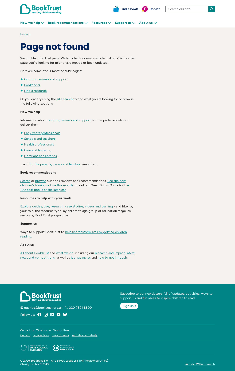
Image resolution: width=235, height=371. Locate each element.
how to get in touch (112, 257)
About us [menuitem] (146, 23)
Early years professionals (42, 133)
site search (65, 99)
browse (40, 181)
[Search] (211, 9)
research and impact (110, 253)
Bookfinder (32, 85)
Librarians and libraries (40, 156)
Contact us (27, 330)
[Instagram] (46, 315)
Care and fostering (37, 150)
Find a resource (35, 91)
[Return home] (40, 9)
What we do (43, 330)
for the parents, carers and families (54, 164)
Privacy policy (60, 335)
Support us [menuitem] (123, 23)
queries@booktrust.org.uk (43, 308)
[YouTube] (58, 315)
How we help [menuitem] (30, 23)
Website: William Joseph (200, 364)
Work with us (61, 330)
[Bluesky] (65, 315)
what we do (64, 253)
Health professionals (39, 144)
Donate (154, 9)
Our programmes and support (46, 79)
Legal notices (41, 335)
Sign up (128, 306)
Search (25, 181)
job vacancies (81, 257)
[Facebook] (39, 315)
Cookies (25, 335)
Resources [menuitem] (99, 23)
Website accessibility (85, 335)
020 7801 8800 (80, 308)
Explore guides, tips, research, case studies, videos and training (66, 206)
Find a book (129, 9)
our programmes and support (69, 120)
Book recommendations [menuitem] (65, 23)
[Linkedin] (52, 315)
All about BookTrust (34, 253)
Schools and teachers (39, 139)
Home (24, 34)
